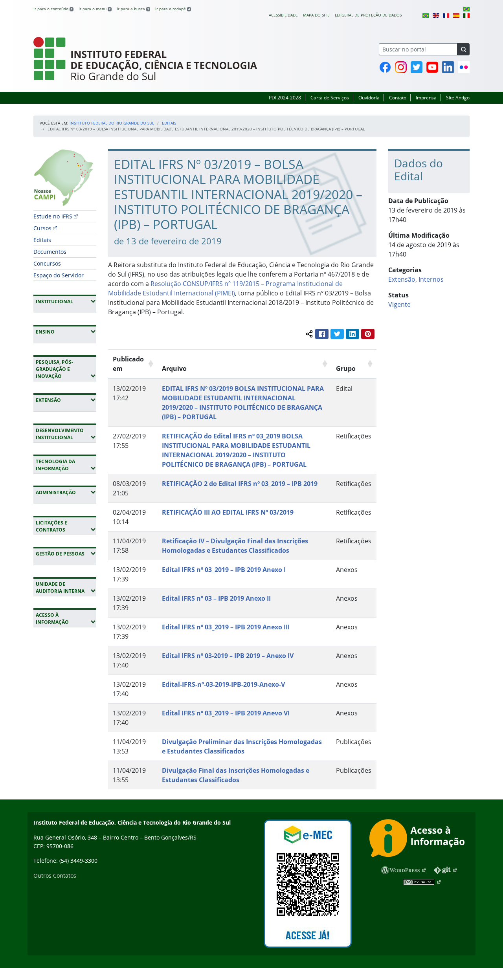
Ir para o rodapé (172, 8)
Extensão (66, 399)
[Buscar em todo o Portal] (463, 49)
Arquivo (174, 368)
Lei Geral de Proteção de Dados (368, 15)
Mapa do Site (316, 15)
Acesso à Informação (66, 618)
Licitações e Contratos (66, 526)
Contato (397, 97)
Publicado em (128, 364)
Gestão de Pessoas (66, 553)
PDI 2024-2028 (285, 97)
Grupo (346, 368)
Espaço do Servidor (58, 275)
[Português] (466, 8)
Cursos (42, 228)
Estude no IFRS (52, 216)
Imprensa (426, 97)
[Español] (456, 15)
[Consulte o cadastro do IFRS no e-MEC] (307, 883)
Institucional (66, 301)
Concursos (47, 263)
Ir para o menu (94, 8)
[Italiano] (466, 15)
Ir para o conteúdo (52, 8)
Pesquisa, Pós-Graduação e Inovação (66, 369)
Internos (431, 279)
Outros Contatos (54, 875)
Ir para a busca (133, 8)
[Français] (446, 15)
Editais (169, 123)
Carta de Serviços (329, 97)
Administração (66, 492)
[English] (436, 15)
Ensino (66, 331)
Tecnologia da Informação (66, 465)
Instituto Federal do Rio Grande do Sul (112, 123)
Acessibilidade (283, 15)
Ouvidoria (369, 97)
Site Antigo (458, 97)
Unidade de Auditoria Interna (66, 587)
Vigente (399, 304)
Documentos (49, 251)
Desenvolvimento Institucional (66, 434)
